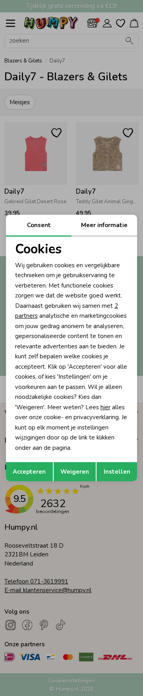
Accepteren (29, 472)
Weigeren (74, 472)
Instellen (117, 472)
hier (105, 407)
